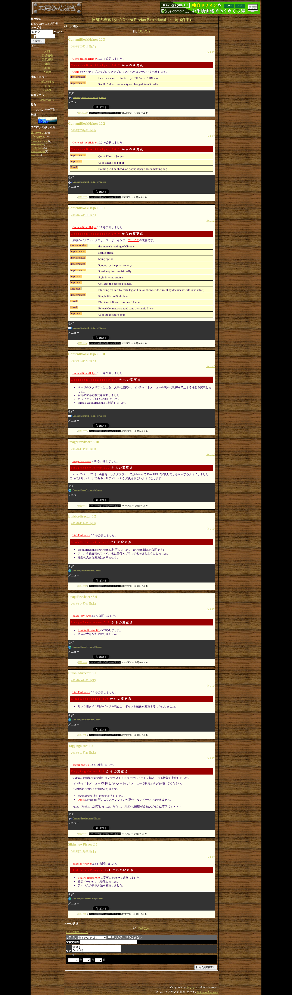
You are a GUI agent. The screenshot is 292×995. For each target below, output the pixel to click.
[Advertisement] (240, 80)
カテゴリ (71, 937)
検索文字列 (73, 942)
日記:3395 (82, 197)
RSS (47, 86)
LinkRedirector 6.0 (90, 698)
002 (141, 31)
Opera (75, 71)
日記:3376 (82, 662)
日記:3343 (82, 833)
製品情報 (47, 55)
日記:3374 (82, 735)
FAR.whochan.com (207, 992)
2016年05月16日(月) (83, 46)
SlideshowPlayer (82, 863)
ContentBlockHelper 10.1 (96, 149)
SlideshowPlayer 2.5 (82, 844)
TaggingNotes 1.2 (80, 746)
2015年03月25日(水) (83, 752)
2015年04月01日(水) (83, 603)
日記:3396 (82, 113)
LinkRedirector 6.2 (82, 516)
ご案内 (47, 72)
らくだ (210, 51)
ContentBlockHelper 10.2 (96, 65)
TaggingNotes (80, 764)
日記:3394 (82, 343)
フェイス (133, 240)
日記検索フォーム (77, 932)
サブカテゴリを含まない (127, 937)
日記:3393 (82, 431)
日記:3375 (82, 586)
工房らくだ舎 (57, 8)
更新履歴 (47, 59)
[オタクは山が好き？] (47, 121)
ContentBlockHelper (84, 58)
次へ (147, 31)
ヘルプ (47, 90)
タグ (68, 950)
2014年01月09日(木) (83, 851)
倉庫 (47, 63)
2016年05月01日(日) (83, 130)
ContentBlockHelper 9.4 (94, 379)
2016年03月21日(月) (83, 360)
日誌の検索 (47, 81)
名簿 (47, 67)
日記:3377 (82, 505)
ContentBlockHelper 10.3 (86, 39)
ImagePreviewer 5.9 (90, 467)
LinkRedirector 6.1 (90, 542)
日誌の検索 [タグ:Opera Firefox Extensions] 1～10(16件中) (141, 20)
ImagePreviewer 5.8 (90, 622)
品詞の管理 (47, 100)
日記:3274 (82, 914)
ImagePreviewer (81, 461)
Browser (76, 97)
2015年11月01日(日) (83, 449)
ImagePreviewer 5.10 (83, 442)
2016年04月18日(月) (83, 215)
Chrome (102, 97)
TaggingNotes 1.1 (88, 771)
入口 (47, 51)
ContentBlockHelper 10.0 (96, 233)
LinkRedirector (81, 535)
